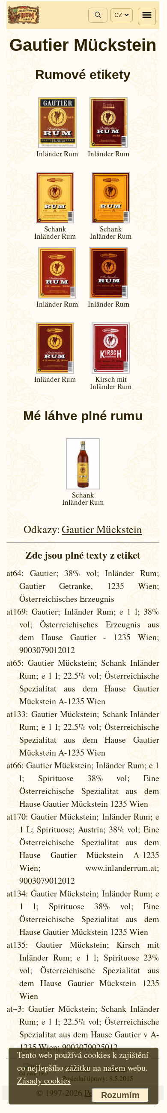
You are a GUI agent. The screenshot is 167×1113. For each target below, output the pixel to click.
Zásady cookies (44, 1080)
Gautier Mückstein (102, 529)
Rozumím (120, 1095)
